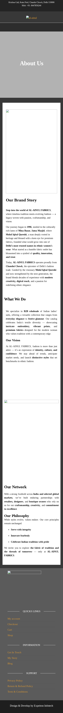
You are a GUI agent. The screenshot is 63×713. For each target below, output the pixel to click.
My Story (12, 658)
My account (14, 618)
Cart (10, 629)
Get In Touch (14, 652)
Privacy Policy (15, 680)
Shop (10, 635)
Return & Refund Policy (20, 686)
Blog (10, 663)
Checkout (13, 624)
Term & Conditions (18, 691)
